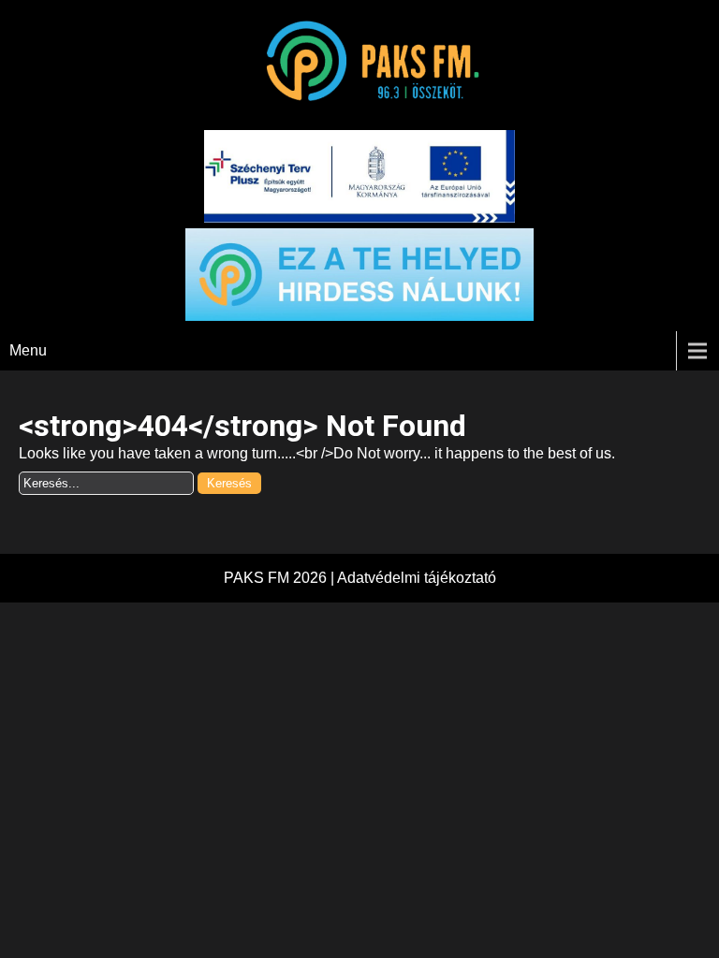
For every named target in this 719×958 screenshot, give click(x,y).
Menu (28, 350)
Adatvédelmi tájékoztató (416, 578)
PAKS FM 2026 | (280, 578)
